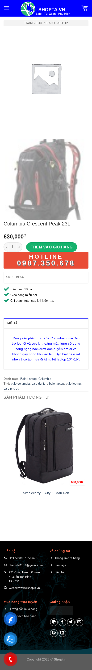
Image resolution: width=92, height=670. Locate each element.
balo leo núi (73, 383)
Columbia (44, 379)
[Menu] (6, 7)
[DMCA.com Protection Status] (61, 610)
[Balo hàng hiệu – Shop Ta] (45, 8)
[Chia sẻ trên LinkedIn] (62, 633)
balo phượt (11, 388)
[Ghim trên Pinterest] (54, 633)
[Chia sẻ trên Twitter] (71, 622)
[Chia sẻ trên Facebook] (62, 622)
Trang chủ (33, 23)
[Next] (21, 125)
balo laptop (56, 383)
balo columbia (20, 383)
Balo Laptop (57, 23)
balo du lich (39, 383)
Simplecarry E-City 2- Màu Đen (46, 493)
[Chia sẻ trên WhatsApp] (54, 622)
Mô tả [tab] (12, 323)
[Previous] (8, 125)
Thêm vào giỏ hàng (52, 247)
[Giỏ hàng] (84, 8)
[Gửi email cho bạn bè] (79, 622)
